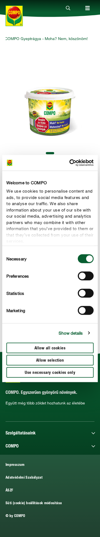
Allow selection (50, 360)
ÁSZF (9, 491)
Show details (71, 332)
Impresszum (15, 465)
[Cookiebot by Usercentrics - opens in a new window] (71, 162)
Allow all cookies (50, 348)
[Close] (68, 8)
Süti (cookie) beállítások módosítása (34, 503)
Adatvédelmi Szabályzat (24, 478)
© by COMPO (15, 516)
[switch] (86, 275)
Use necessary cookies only (50, 373)
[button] (50, 153)
